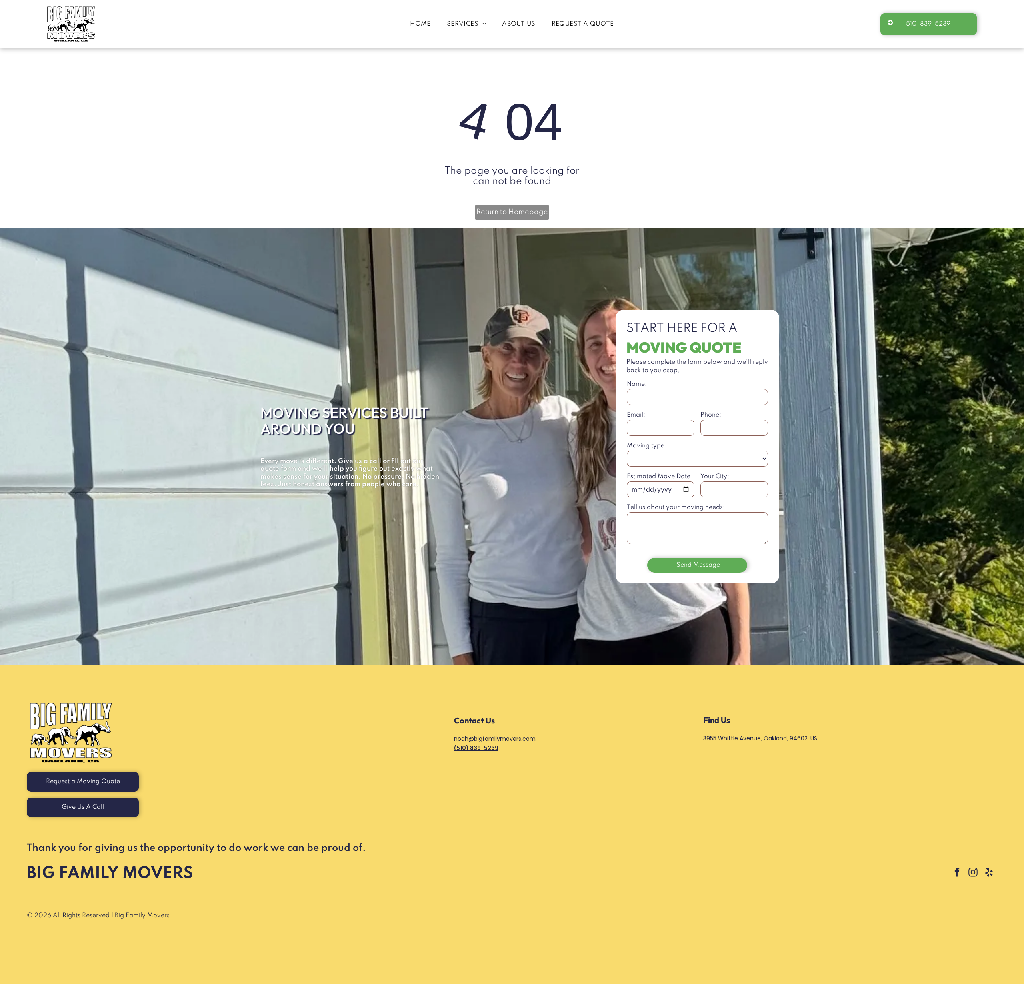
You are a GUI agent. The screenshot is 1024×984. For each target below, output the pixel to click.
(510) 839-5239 (476, 748)
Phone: (710, 415)
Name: (637, 384)
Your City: (714, 476)
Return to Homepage (512, 212)
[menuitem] (420, 24)
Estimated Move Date (658, 476)
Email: (636, 415)
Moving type (645, 446)
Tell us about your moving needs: (676, 507)
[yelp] (989, 873)
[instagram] (973, 873)
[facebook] (957, 873)
